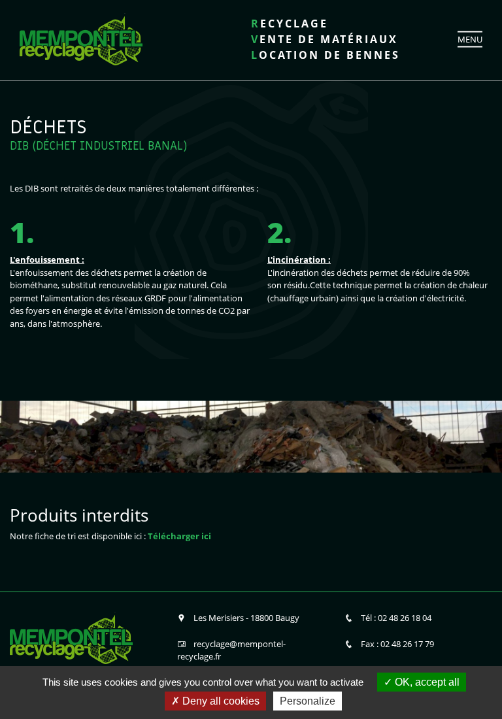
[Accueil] (81, 38)
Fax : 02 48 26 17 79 (397, 644)
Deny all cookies (219, 701)
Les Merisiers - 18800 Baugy (246, 618)
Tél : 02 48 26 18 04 (396, 618)
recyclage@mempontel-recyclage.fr (231, 650)
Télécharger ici (179, 536)
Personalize (307, 701)
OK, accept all (426, 682)
